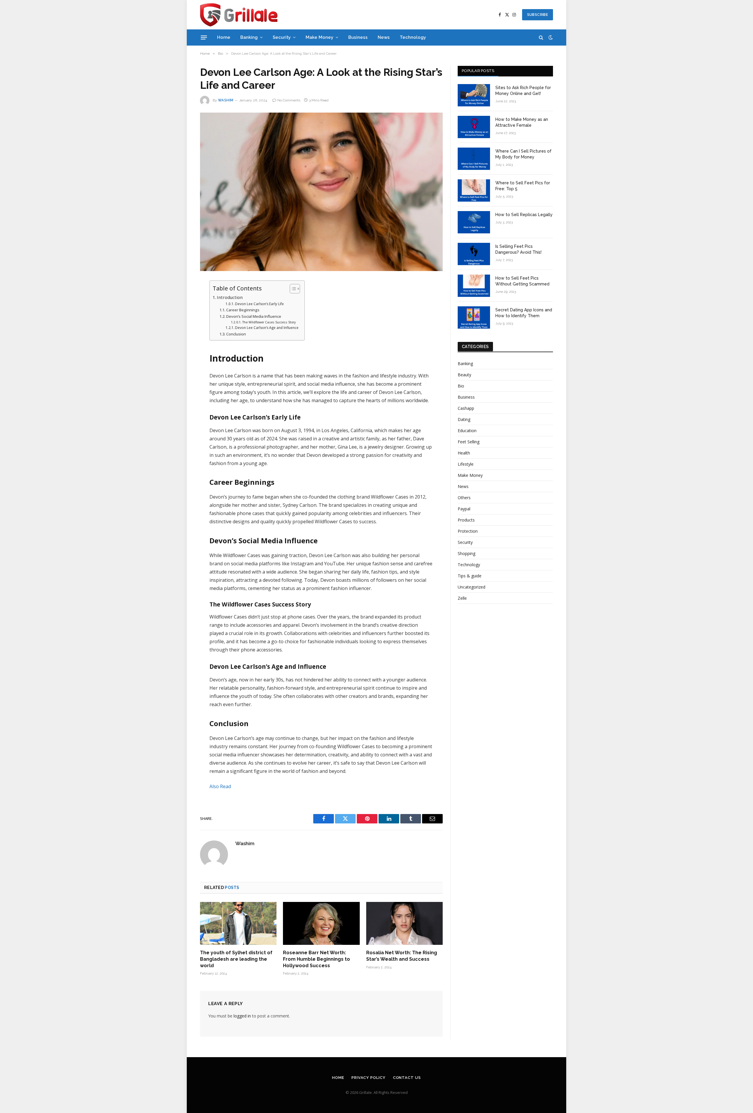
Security (282, 37)
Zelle (462, 598)
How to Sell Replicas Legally (524, 214)
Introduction (230, 297)
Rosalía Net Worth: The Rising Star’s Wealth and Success (401, 956)
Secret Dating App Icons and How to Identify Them (523, 313)
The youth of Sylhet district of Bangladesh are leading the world (236, 959)
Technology (413, 37)
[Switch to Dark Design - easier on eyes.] (550, 37)
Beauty (464, 374)
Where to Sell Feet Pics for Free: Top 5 (522, 186)
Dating (464, 419)
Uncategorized (471, 587)
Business (358, 37)
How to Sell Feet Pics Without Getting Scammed (522, 281)
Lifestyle (466, 464)
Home (223, 37)
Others (464, 497)
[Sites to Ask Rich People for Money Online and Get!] (474, 95)
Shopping (466, 553)
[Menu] (204, 37)
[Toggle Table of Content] (292, 289)
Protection (468, 531)
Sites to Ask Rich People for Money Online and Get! (523, 90)
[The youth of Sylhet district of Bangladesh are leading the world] (238, 923)
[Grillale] (238, 14)
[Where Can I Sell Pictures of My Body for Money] (474, 159)
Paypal (464, 509)
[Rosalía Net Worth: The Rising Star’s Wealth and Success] (404, 923)
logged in (242, 1016)
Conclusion (236, 334)
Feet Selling (468, 441)
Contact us (407, 1077)
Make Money (319, 37)
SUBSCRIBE (537, 15)
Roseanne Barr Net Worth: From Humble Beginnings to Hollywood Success (316, 959)
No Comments (288, 100)
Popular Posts (478, 70)
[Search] (541, 37)
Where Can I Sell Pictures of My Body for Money (523, 154)
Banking (249, 37)
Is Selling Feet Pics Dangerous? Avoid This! (518, 249)
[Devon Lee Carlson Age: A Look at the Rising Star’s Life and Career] (321, 192)
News (384, 37)
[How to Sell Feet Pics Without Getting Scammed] (474, 286)
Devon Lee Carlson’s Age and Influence (267, 327)
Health (464, 453)
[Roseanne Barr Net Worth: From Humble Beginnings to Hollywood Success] (321, 923)
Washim (226, 100)
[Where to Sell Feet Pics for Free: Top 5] (474, 190)
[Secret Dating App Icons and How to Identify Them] (474, 317)
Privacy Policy (368, 1077)
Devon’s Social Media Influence (253, 316)
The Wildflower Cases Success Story (269, 322)
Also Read (220, 786)
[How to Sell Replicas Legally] (474, 222)
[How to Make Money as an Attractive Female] (474, 127)
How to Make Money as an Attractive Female (521, 122)
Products (466, 520)
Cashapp (466, 408)
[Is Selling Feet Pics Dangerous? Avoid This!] (474, 254)
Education (467, 430)
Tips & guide (470, 576)
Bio (461, 386)
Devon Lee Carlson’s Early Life (259, 304)
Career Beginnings (242, 309)
